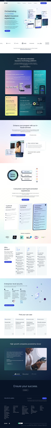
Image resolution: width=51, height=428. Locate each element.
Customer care (6, 414)
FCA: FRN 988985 (39, 425)
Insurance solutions (6, 415)
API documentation (33, 412)
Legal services (6, 416)
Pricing (5, 418)
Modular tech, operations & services (25, 414)
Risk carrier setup (6, 417)
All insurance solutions (16, 412)
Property (14, 411)
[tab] (18, 135)
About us (41, 406)
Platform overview (6, 406)
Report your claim (45, 0)
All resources (32, 406)
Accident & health (15, 406)
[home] (6, 3)
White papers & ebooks (34, 411)
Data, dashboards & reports (6, 410)
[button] (19, 3)
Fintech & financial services (24, 407)
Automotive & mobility (25, 408)
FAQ (31, 413)
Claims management (7, 413)
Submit (44, 398)
